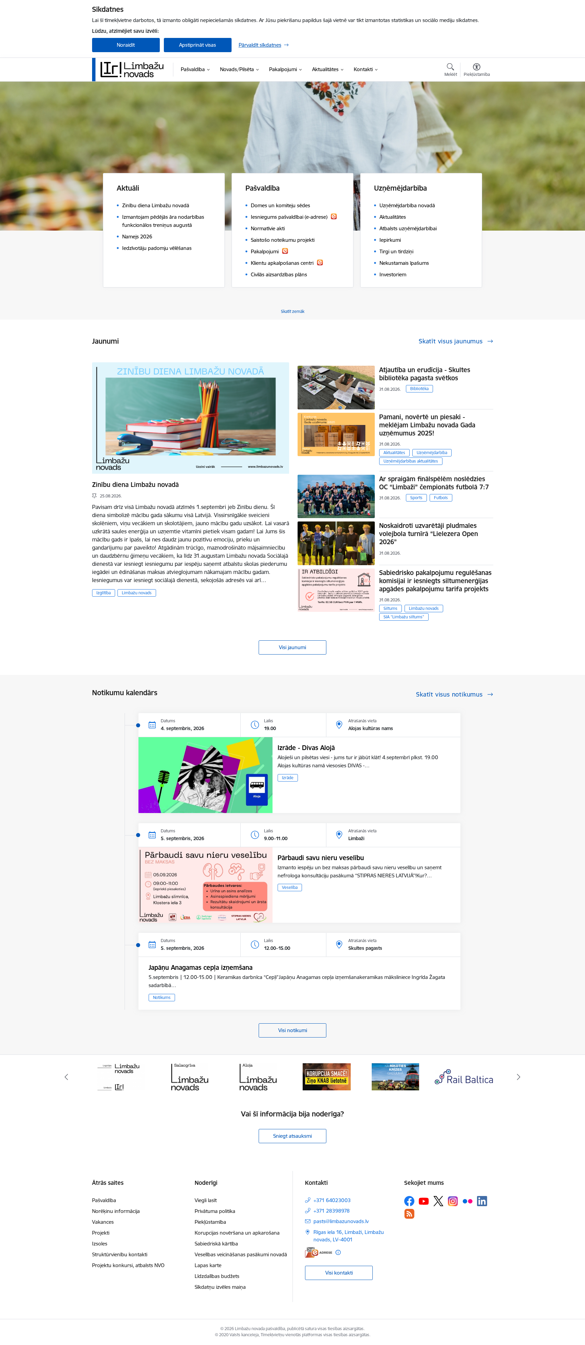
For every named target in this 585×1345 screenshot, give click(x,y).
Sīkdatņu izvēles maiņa (220, 1287)
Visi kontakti (339, 1272)
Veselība (290, 887)
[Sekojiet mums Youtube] (424, 1201)
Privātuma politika (215, 1211)
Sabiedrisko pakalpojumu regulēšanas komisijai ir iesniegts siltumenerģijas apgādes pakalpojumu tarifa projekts (435, 581)
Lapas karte (208, 1265)
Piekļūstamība (210, 1222)
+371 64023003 (332, 1200)
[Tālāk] (519, 1077)
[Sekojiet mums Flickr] (467, 1201)
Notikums (162, 997)
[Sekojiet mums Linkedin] (482, 1201)
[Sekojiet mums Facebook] (409, 1201)
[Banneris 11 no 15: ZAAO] (463, 1076)
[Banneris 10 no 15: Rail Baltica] (395, 1076)
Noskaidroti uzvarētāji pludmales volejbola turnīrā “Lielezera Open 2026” (428, 533)
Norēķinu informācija (116, 1211)
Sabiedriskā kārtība (216, 1243)
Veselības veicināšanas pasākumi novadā (241, 1254)
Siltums (390, 608)
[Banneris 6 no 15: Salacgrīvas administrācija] (121, 1076)
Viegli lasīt (206, 1200)
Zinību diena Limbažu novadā (135, 485)
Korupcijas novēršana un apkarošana (237, 1233)
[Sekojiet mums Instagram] (453, 1201)
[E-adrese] (318, 1252)
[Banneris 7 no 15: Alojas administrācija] (189, 1076)
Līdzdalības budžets (217, 1276)
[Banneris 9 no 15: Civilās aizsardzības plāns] (326, 1076)
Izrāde (288, 777)
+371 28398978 (331, 1211)
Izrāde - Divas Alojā (306, 748)
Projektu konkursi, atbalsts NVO (128, 1265)
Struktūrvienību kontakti (119, 1254)
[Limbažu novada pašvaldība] (134, 69)
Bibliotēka (419, 388)
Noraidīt (126, 45)
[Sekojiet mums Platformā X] (438, 1201)
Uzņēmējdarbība (432, 452)
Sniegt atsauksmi (292, 1136)
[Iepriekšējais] (66, 1077)
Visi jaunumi (292, 647)
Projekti (100, 1233)
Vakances (103, 1222)
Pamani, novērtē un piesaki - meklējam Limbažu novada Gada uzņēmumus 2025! (427, 425)
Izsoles (99, 1243)
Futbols (441, 497)
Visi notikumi (292, 1030)
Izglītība (103, 592)
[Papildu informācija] (338, 1252)
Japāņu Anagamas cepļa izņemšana (201, 967)
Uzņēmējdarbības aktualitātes (411, 461)
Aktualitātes (394, 452)
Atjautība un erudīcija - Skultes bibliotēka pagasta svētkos (424, 374)
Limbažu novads (137, 592)
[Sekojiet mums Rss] (409, 1214)
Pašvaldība (104, 1200)
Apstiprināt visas (197, 45)
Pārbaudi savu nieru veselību (321, 858)
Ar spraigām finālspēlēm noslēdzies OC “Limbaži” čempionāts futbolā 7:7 (434, 483)
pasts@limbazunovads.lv (341, 1221)
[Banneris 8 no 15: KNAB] (258, 1076)
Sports (416, 497)
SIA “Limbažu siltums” (404, 616)
